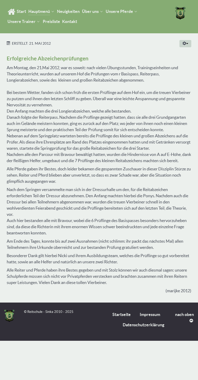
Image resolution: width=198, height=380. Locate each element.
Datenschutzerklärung (143, 324)
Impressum (150, 314)
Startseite (121, 314)
